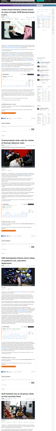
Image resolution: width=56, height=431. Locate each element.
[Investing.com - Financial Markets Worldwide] (4, 0)
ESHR (11, 70)
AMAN (30, 60)
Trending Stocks (40, 114)
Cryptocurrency (33, 3)
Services (7, 47)
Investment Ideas (50, 3)
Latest (3, 3)
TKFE (12, 54)
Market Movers (40, 86)
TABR (23, 57)
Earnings (46, 3)
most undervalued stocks (23, 310)
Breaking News (11, 3)
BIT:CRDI (28, 174)
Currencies (38, 9)
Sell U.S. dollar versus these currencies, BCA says (44, 66)
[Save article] (29, 17)
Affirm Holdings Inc (4, 348)
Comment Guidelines (4, 131)
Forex (14, 3)
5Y (10, 209)
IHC (4, 64)
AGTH (19, 68)
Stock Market (20, 3)
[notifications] (52, 0)
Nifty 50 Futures (39, 23)
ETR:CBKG (16, 173)
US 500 (38, 24)
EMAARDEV (12, 56)
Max (12, 209)
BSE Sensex (38, 20)
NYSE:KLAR (19, 291)
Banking (11, 47)
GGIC (8, 53)
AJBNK (27, 59)
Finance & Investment (7, 46)
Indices (42, 9)
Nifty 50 (38, 19)
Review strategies (14, 205)
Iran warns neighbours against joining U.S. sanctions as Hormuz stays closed (45, 62)
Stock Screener (29, 2)
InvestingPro (19, 309)
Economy (30, 3)
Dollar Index (38, 27)
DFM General (13, 49)
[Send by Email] (17, 118)
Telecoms (13, 46)
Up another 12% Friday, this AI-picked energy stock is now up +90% (45, 79)
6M (7, 209)
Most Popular (6, 3)
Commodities (17, 3)
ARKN (30, 64)
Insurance (19, 46)
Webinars (39, 105)
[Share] (27, 17)
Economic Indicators (25, 3)
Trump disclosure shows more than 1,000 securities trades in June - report (44, 71)
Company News (42, 3)
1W (4, 209)
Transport (16, 47)
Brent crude (3, 429)
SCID (15, 69)
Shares (50, 9)
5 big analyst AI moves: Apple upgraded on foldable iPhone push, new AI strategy (44, 75)
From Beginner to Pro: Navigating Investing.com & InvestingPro (44, 108)
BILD (4, 66)
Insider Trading (38, 3)
